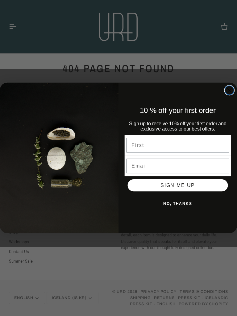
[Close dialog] (229, 90)
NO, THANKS (177, 204)
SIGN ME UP (177, 185)
